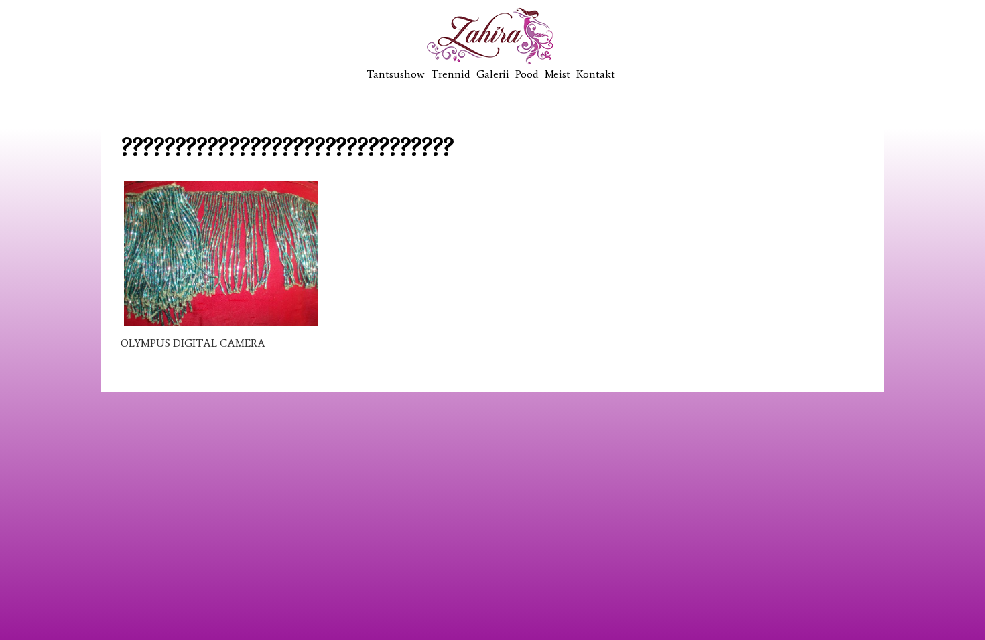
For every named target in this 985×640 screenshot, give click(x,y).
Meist (557, 74)
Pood (527, 74)
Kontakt (595, 74)
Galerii (492, 74)
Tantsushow (396, 74)
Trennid (450, 74)
